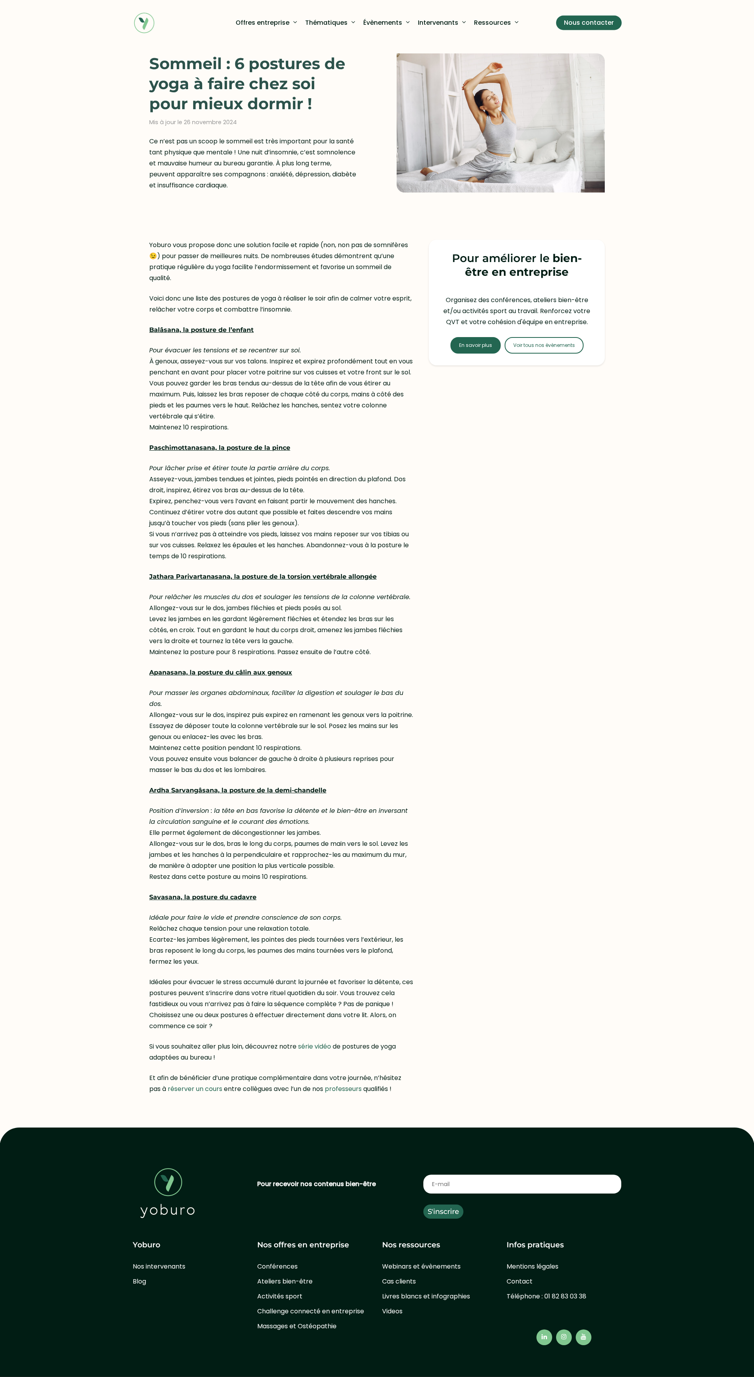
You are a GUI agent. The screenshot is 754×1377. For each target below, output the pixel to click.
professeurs (343, 1088)
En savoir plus (475, 345)
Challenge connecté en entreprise (310, 1311)
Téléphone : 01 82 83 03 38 (546, 1296)
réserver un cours (196, 1088)
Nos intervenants (159, 1266)
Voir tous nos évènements (544, 345)
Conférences (277, 1266)
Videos (392, 1311)
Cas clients (399, 1281)
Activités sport (279, 1296)
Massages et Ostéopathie (297, 1326)
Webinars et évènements (421, 1266)
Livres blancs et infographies (426, 1296)
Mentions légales (532, 1266)
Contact (520, 1281)
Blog (139, 1281)
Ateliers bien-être (285, 1281)
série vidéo (314, 1046)
